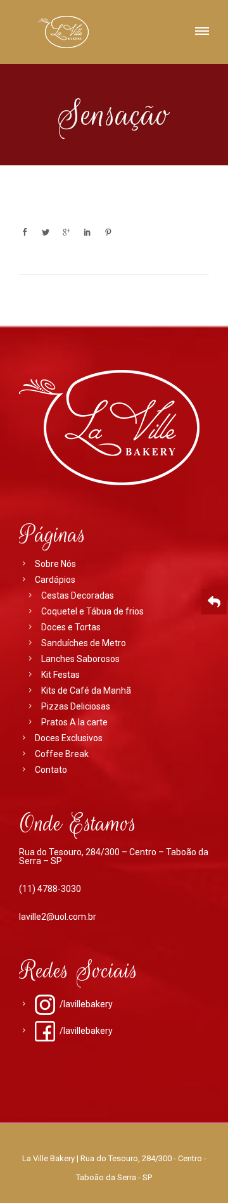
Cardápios (55, 580)
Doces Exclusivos (69, 738)
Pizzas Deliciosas (75, 706)
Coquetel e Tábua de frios (92, 611)
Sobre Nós (55, 564)
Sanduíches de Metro (83, 643)
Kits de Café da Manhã (86, 690)
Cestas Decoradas (77, 595)
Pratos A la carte (74, 722)
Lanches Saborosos (80, 659)
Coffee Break (62, 754)
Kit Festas (60, 675)
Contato (51, 770)
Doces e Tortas (71, 627)
